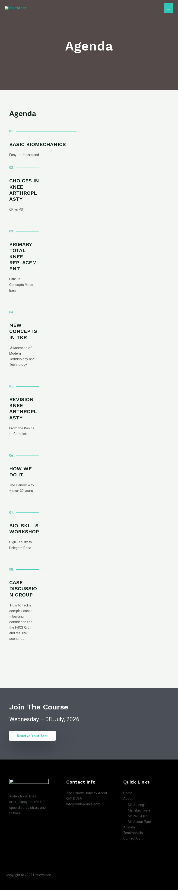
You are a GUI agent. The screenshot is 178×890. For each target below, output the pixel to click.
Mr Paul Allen (138, 816)
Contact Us (131, 838)
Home (128, 793)
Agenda (129, 827)
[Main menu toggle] (168, 8)
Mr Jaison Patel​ (140, 822)
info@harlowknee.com (83, 804)
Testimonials (133, 833)
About (128, 798)
